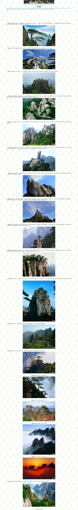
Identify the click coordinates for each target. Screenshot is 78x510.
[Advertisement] (46, 16)
